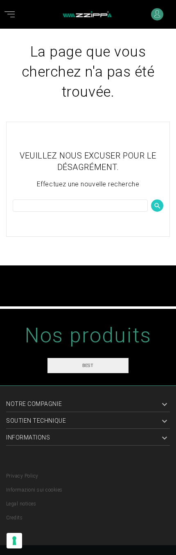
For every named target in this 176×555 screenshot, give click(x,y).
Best (87, 365)
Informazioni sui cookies (34, 490)
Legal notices (21, 504)
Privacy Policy (22, 476)
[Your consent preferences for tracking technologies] (14, 540)
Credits (14, 518)
